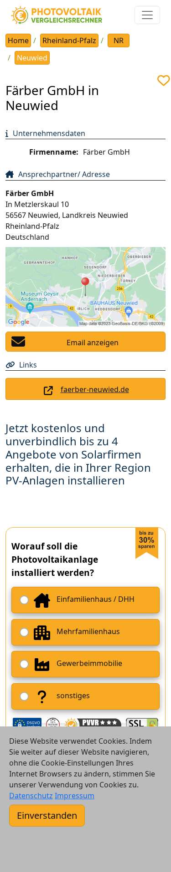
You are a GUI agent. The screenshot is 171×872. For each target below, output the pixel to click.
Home (18, 40)
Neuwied (32, 58)
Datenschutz (31, 796)
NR (119, 40)
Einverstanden (47, 815)
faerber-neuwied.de (95, 389)
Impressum (74, 796)
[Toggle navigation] (147, 15)
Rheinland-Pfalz (69, 40)
